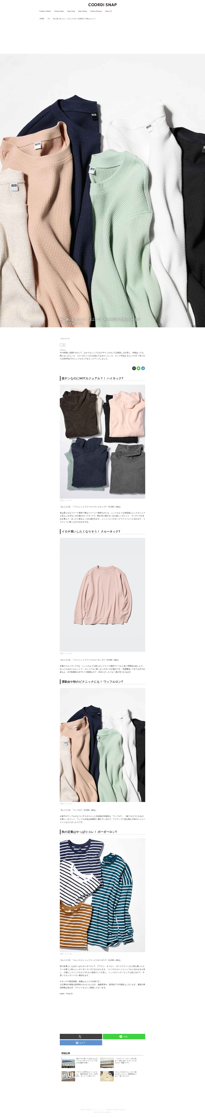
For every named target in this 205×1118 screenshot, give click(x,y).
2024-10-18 (65, 339)
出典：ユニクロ (199, 326)
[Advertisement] (102, 37)
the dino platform (105, 1112)
